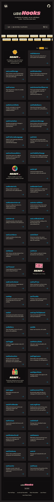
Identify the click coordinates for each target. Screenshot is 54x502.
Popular (41, 48)
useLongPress (24, 39)
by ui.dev (27, 488)
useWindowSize (7, 39)
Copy (46, 27)
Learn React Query (27, 495)
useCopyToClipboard (22, 36)
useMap (31, 39)
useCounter (41, 36)
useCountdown (33, 36)
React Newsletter (34, 492)
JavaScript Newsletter (22, 492)
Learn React (43, 492)
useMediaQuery (47, 39)
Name (46, 48)
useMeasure (38, 39)
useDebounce (50, 36)
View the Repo (11, 492)
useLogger (16, 39)
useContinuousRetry (10, 36)
